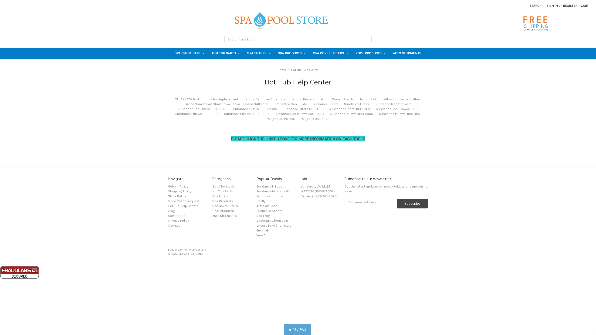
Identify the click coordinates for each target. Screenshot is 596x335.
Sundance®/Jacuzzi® (272, 191)
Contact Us (176, 216)
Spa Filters (257, 53)
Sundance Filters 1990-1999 (303, 109)
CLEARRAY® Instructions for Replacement (206, 99)
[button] (297, 329)
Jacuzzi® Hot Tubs (270, 196)
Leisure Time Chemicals (273, 226)
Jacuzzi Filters (410, 99)
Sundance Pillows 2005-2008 (246, 114)
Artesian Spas (267, 206)
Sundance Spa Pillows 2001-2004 (299, 114)
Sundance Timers (325, 104)
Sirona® (262, 230)
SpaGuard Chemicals (272, 221)
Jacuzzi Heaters (303, 99)
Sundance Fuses (356, 104)
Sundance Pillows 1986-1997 (400, 114)
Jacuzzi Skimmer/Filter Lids (264, 99)
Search (536, 6)
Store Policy (177, 196)
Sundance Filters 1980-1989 (349, 109)
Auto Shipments (407, 53)
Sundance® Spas (269, 186)
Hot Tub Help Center (183, 206)
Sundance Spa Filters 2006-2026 (202, 109)
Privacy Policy (178, 221)
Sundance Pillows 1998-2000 (351, 114)
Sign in (552, 6)
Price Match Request (184, 201)
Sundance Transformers (393, 104)
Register (570, 6)
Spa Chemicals (188, 53)
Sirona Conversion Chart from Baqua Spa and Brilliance (226, 104)
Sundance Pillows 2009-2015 (196, 114)
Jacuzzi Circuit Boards (337, 99)
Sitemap (174, 226)
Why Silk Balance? (315, 119)
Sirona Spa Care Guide (290, 104)
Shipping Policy (179, 191)
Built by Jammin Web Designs (187, 249)
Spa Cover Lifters (329, 53)
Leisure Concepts (269, 211)
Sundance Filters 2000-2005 (255, 109)
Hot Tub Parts (224, 53)
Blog (171, 211)
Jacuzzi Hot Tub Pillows (376, 99)
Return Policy (178, 186)
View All (261, 235)
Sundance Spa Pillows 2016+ (397, 109)
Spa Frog (263, 216)
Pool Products (369, 53)
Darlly (260, 201)
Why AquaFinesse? (281, 119)
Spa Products (290, 53)
